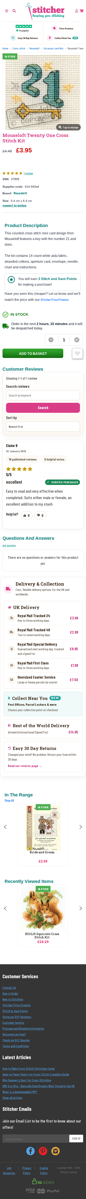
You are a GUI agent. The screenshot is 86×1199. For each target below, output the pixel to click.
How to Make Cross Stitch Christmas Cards (29, 1068)
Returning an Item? (14, 1034)
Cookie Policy (44, 1170)
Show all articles (12, 1098)
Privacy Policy (26, 1170)
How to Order (10, 993)
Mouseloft (20, 193)
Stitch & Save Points (15, 1011)
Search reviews (17, 386)
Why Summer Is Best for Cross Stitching (27, 1080)
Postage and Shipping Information (23, 1028)
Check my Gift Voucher (16, 1040)
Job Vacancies (9, 1170)
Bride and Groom (42, 852)
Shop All (9, 800)
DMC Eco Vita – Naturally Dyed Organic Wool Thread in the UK (39, 1086)
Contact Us (9, 987)
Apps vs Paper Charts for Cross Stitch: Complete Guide (36, 1074)
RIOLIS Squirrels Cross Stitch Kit (42, 935)
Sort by (11, 418)
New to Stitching (13, 999)
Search (43, 407)
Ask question (9, 545)
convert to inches (15, 205)
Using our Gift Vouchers (17, 1017)
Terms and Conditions (16, 1046)
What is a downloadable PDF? (20, 1092)
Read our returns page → (25, 766)
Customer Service (13, 1022)
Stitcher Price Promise (54, 299)
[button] (14, 11)
